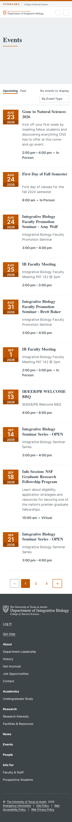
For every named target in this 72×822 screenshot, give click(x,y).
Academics (11, 691)
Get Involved (12, 666)
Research (10, 709)
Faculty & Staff (13, 772)
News (7, 734)
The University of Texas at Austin (27, 801)
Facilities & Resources (18, 724)
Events (8, 744)
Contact (8, 681)
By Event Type (52, 98)
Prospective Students (18, 780)
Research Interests (16, 716)
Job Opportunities (15, 674)
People (8, 754)
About (7, 644)
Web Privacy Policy (42, 809)
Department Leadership (19, 651)
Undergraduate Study (18, 699)
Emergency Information (17, 805)
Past (23, 91)
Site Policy (42, 805)
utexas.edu (11, 4)
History (8, 659)
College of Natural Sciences (36, 4)
